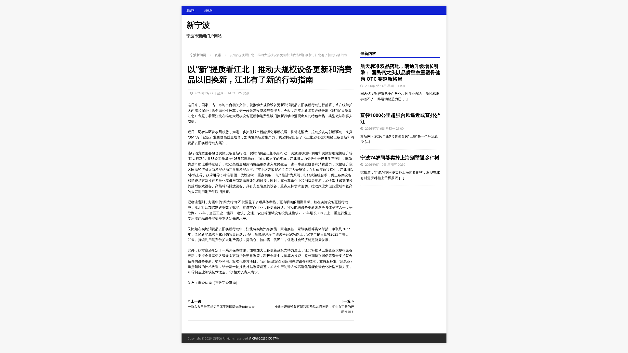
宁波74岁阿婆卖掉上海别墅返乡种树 (399, 157)
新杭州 (208, 10)
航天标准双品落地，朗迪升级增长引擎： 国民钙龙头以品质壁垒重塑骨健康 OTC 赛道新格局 (400, 72)
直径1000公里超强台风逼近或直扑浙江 (400, 118)
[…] (405, 99)
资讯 (246, 93)
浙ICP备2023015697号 (264, 338)
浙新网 (190, 10)
